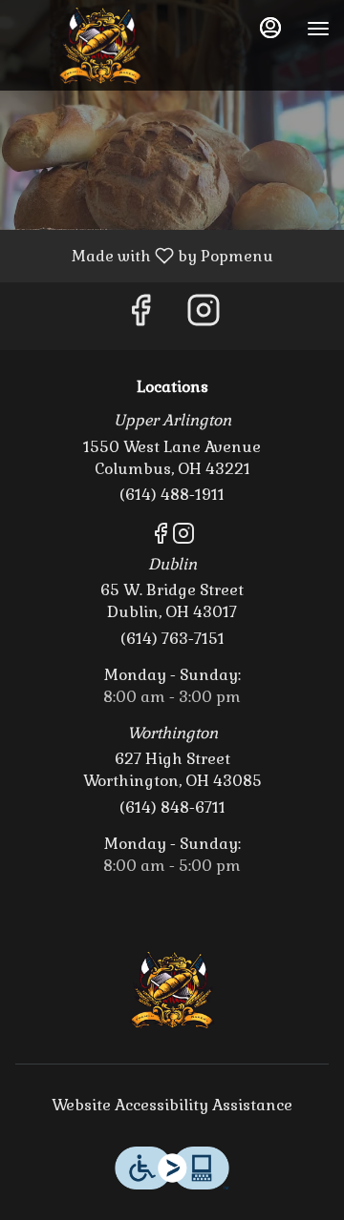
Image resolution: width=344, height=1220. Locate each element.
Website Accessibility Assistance (172, 1105)
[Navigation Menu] (318, 28)
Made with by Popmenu (143, 255)
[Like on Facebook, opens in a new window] (140, 316)
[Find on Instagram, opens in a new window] (203, 316)
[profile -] (270, 27)
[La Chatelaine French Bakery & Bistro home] (100, 48)
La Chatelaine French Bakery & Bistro (172, 992)
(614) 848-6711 (172, 807)
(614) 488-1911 (172, 495)
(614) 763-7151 (172, 639)
